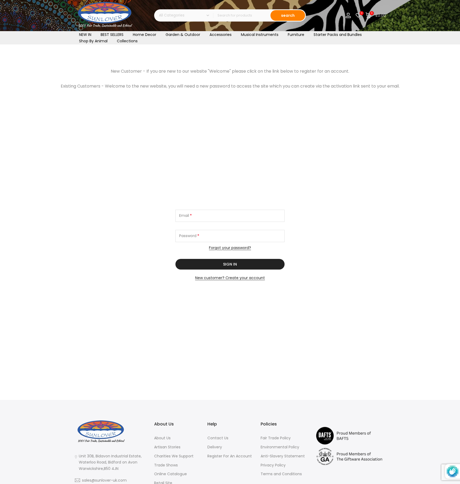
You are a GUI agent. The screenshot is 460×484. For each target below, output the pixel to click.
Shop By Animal (93, 41)
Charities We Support (174, 455)
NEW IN (85, 34)
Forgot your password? (230, 247)
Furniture (296, 34)
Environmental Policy (280, 446)
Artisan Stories (167, 446)
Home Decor (144, 34)
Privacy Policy (273, 465)
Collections (127, 41)
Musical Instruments (259, 34)
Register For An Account (229, 455)
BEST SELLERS (112, 34)
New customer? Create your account (230, 277)
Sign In (230, 264)
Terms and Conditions (281, 474)
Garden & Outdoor (183, 34)
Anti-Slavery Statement (283, 455)
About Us (162, 438)
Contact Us (217, 438)
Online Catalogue (170, 474)
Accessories (221, 34)
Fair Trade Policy (276, 438)
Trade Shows (166, 465)
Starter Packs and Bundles (338, 34)
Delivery (214, 446)
